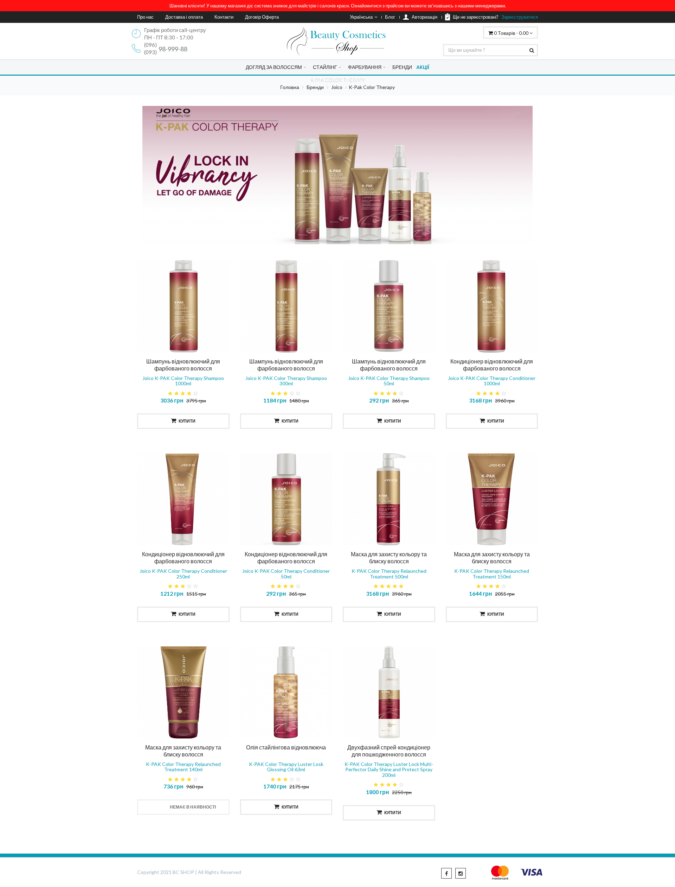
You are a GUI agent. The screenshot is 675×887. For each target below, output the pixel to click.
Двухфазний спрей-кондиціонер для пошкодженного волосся (388, 751)
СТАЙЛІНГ (325, 67)
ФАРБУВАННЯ (364, 67)
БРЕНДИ (402, 67)
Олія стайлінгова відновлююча (286, 747)
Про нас (145, 17)
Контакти (223, 17)
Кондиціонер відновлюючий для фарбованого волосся (491, 365)
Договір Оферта (262, 17)
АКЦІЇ (422, 67)
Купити (187, 421)
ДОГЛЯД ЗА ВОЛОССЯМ (274, 67)
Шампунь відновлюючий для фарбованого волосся (183, 365)
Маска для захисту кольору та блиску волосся (389, 557)
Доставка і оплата (184, 17)
